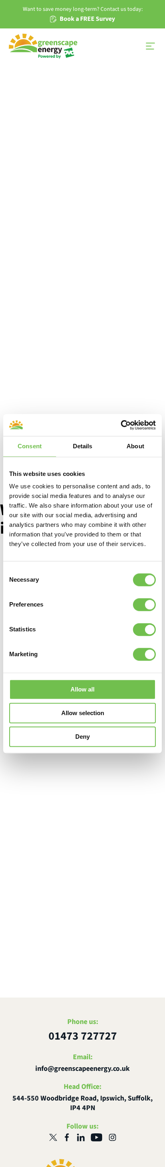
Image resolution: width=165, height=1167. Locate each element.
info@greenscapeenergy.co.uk (82, 1069)
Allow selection (82, 712)
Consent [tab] (30, 446)
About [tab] (135, 446)
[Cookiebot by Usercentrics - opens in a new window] (121, 425)
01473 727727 (82, 1036)
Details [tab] (83, 446)
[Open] (150, 46)
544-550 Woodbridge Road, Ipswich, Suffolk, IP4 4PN (82, 1103)
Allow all (82, 689)
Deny (82, 736)
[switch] (144, 604)
